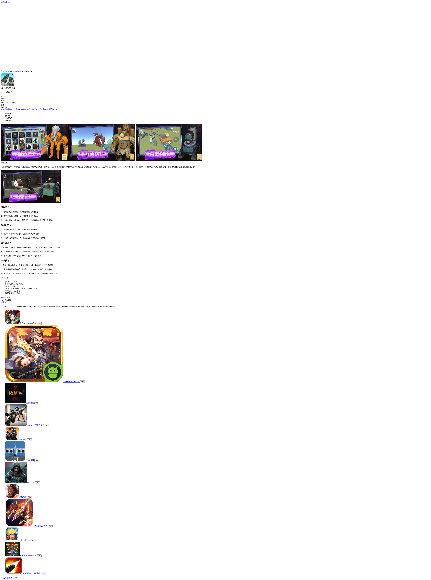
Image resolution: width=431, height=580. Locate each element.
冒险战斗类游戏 (7, 109)
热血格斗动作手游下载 (48, 109)
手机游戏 (7, 72)
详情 (39, 323)
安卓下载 (10, 578)
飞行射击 (15, 72)
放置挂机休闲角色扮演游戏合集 (26, 109)
